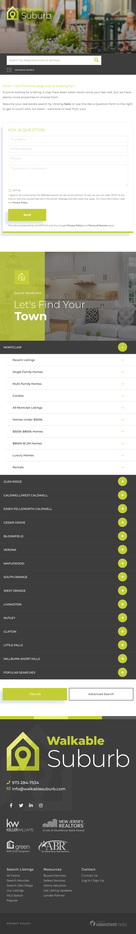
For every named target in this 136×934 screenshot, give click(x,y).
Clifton (10, 631)
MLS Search (15, 895)
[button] (96, 60)
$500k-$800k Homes (28, 431)
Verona (10, 550)
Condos (18, 395)
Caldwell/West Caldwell (26, 495)
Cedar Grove (14, 522)
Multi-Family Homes (27, 384)
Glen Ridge (13, 481)
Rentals (18, 467)
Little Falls (13, 645)
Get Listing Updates (58, 890)
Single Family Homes (28, 372)
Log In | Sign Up (93, 880)
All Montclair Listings (27, 407)
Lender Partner (54, 895)
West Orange (15, 590)
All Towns (13, 875)
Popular (12, 900)
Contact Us (90, 875)
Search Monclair (18, 880)
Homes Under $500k (27, 419)
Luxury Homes (23, 455)
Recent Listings (24, 360)
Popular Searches (19, 672)
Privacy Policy (19, 202)
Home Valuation (55, 885)
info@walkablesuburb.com (38, 789)
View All (35, 694)
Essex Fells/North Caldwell (28, 509)
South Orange (15, 577)
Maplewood (14, 563)
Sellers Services (54, 880)
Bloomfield (13, 536)
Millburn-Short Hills (22, 659)
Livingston (12, 604)
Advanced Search (24, 70)
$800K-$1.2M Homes (27, 443)
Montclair (12, 347)
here (67, 104)
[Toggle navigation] (125, 11)
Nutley (9, 618)
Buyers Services (55, 875)
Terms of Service (97, 225)
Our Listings (15, 890)
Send (27, 215)
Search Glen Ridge (20, 885)
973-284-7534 (25, 782)
